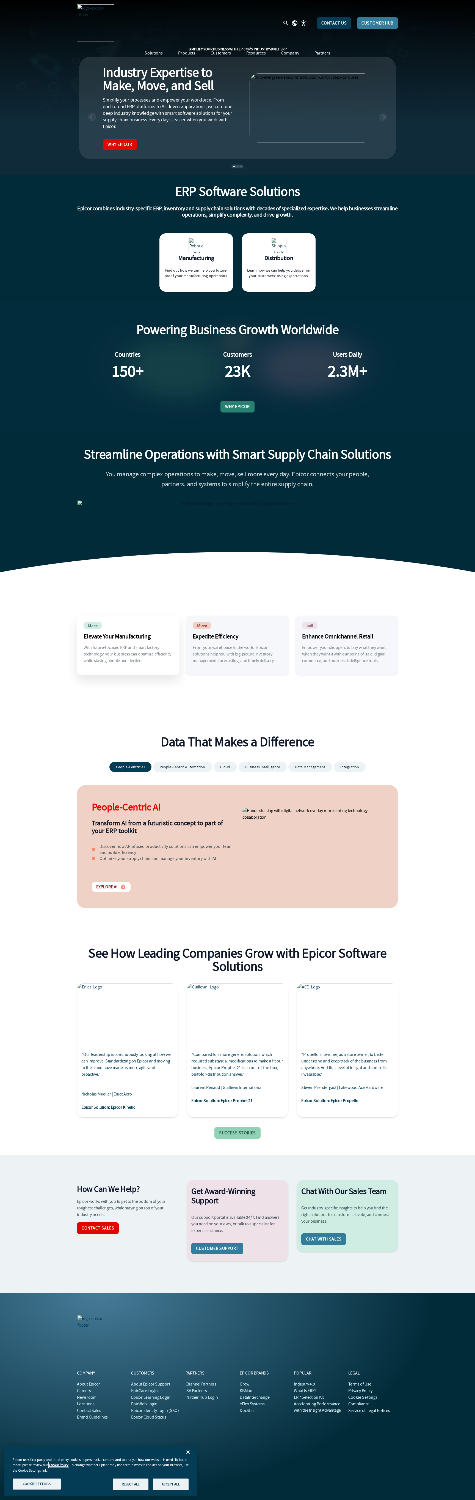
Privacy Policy (360, 1391)
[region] (100, 1471)
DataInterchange (254, 1397)
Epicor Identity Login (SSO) (155, 1410)
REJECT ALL (130, 1484)
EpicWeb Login (144, 1404)
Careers (84, 1391)
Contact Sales (98, 1228)
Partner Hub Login (202, 1397)
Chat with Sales (323, 1239)
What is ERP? (305, 1391)
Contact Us (334, 23)
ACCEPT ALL (170, 1484)
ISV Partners (196, 1391)
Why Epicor (119, 144)
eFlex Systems (252, 1404)
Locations (86, 1404)
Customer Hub (377, 23)
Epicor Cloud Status (148, 1417)
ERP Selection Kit (309, 1397)
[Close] (188, 1452)
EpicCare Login (144, 1391)
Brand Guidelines (92, 1417)
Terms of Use (359, 1384)
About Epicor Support (150, 1384)
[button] (92, 117)
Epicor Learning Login (150, 1397)
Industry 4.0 (304, 1384)
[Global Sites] (294, 23)
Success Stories (237, 1133)
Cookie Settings (363, 1397)
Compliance (359, 1404)
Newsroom (86, 1397)
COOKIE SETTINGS (37, 1484)
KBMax (246, 1391)
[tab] (130, 767)
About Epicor (88, 1384)
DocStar (247, 1410)
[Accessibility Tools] (303, 23)
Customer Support (217, 1248)
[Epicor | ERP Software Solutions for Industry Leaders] (95, 23)
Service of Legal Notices (369, 1410)
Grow (244, 1384)
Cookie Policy (58, 1465)
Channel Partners (201, 1384)
